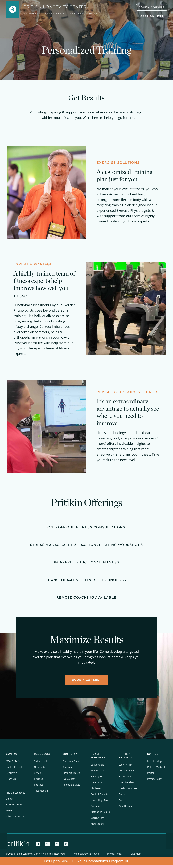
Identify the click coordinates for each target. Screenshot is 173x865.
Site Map (136, 853)
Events (122, 800)
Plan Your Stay (71, 761)
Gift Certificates (71, 773)
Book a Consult (14, 767)
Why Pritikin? (126, 764)
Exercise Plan (126, 782)
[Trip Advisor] (47, 844)
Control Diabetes (100, 794)
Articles (38, 773)
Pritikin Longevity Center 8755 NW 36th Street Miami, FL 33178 (15, 804)
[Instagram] (57, 844)
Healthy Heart (98, 776)
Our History (125, 806)
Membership (154, 761)
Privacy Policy (154, 778)
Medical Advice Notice (86, 853)
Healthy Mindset (128, 788)
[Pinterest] (66, 844)
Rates (122, 794)
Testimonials (41, 790)
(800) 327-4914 (151, 16)
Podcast (38, 784)
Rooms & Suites (71, 784)
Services (67, 767)
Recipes (38, 778)
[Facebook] (38, 844)
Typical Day (69, 778)
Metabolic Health (100, 812)
